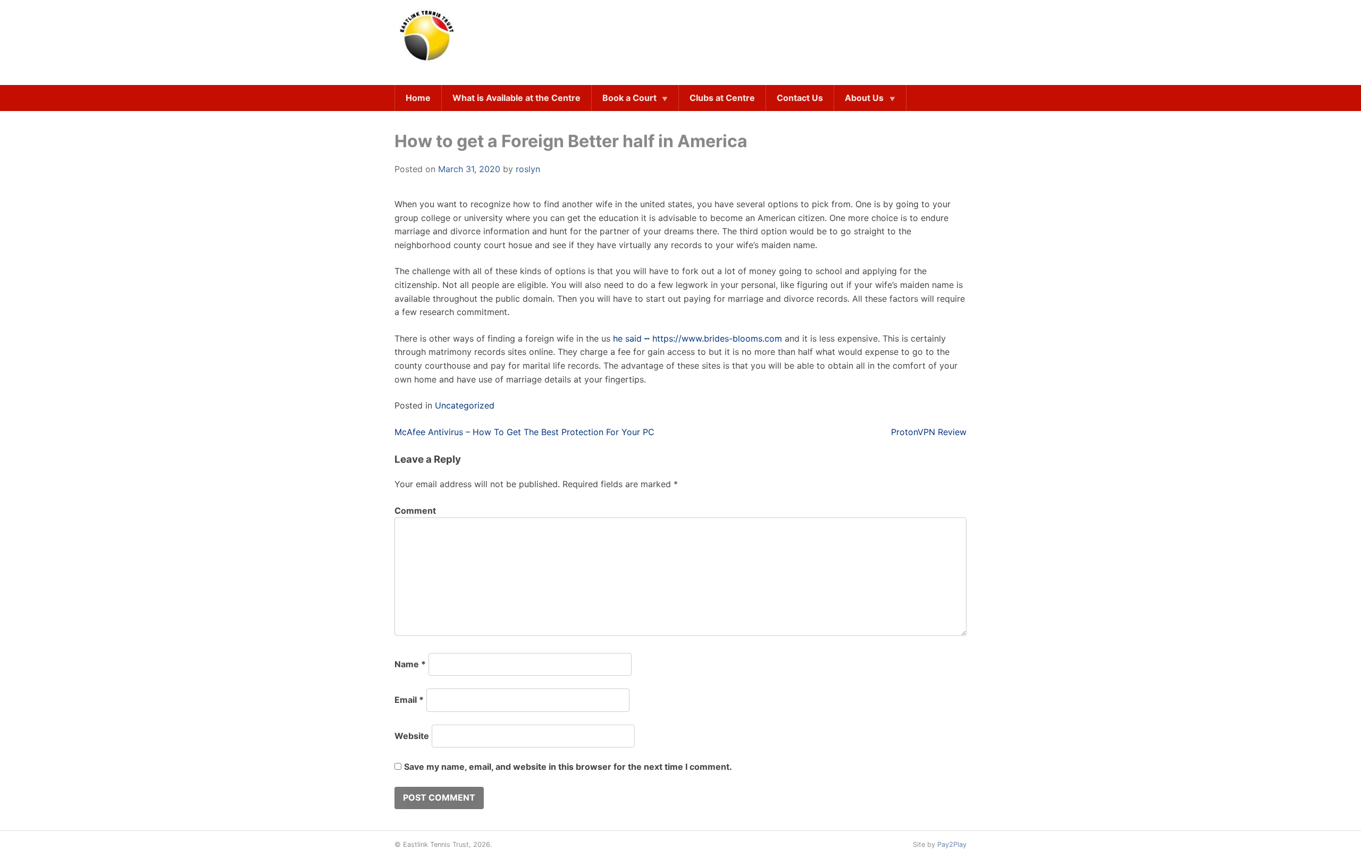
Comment (415, 510)
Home (418, 97)
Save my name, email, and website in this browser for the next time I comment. (568, 766)
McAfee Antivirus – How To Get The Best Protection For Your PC (524, 432)
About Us (864, 97)
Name (410, 664)
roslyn (528, 169)
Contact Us (800, 97)
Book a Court (629, 97)
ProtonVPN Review (929, 432)
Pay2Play (952, 844)
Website (411, 735)
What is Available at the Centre (516, 97)
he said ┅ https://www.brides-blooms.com (697, 338)
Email (409, 699)
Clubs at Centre (722, 97)
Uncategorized (464, 405)
